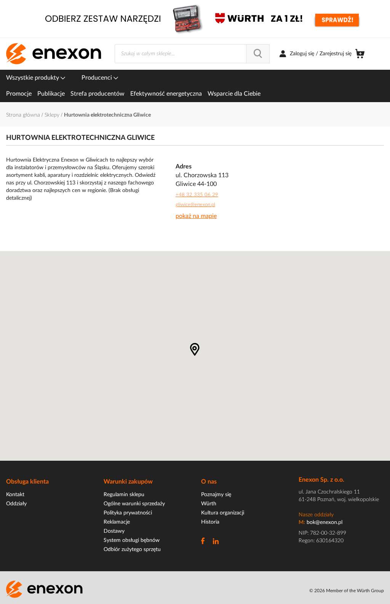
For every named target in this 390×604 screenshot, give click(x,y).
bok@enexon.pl (324, 522)
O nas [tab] (209, 482)
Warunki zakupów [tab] (128, 482)
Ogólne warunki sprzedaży (134, 503)
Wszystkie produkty (33, 78)
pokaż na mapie (196, 216)
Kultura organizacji (222, 513)
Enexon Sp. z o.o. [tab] (321, 480)
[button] (195, 349)
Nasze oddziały (316, 514)
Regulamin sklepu (124, 494)
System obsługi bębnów (132, 540)
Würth (208, 503)
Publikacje (51, 94)
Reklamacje (117, 522)
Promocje (19, 94)
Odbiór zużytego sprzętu (132, 549)
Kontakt (15, 494)
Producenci (97, 78)
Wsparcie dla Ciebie (234, 94)
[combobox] (192, 53)
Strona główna (24, 115)
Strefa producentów (97, 94)
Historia (210, 522)
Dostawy (114, 531)
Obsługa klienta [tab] (27, 482)
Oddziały (16, 503)
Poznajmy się (216, 494)
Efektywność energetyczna (166, 94)
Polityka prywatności (128, 513)
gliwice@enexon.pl (195, 204)
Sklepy (53, 115)
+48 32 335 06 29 (197, 194)
